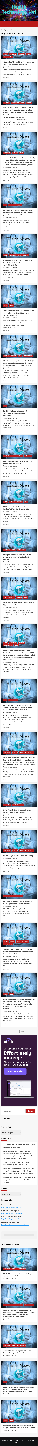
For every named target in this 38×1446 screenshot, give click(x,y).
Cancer (5, 54)
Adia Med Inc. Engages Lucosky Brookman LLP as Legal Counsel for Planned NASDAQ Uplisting (19, 1179)
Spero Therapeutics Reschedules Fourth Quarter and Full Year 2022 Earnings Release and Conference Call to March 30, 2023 (18, 707)
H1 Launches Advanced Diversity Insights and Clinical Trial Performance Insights (18, 63)
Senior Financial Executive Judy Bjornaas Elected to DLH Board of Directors (17, 811)
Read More (6, 77)
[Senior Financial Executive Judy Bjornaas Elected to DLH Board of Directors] (19, 795)
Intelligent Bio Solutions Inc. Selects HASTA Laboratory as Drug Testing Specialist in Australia (18, 557)
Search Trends (21, 549)
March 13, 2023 (13, 67)
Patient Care (28, 456)
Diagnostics (7, 549)
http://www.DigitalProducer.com (12, 1213)
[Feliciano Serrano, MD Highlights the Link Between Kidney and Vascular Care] (19, 1336)
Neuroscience (15, 102)
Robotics (25, 255)
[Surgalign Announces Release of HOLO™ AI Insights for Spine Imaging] (19, 447)
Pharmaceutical (8, 57)
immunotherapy (8, 645)
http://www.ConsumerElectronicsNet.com (15, 1225)
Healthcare (21, 54)
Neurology (6, 102)
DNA (5, 597)
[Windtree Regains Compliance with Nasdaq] (19, 841)
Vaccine (28, 102)
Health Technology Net (19, 9)
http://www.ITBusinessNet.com (11, 1207)
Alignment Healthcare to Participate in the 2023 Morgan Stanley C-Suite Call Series (17, 902)
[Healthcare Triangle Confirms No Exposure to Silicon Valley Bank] (19, 588)
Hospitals (13, 355)
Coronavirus (7, 805)
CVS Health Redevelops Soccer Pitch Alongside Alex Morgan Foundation (19, 1146)
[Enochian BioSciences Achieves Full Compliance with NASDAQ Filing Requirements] (19, 396)
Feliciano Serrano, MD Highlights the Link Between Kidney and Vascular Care (17, 1163)
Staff (5, 67)
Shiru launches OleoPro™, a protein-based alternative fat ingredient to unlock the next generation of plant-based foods (18, 212)
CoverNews (29, 1440)
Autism (5, 305)
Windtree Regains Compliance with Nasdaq (18, 856)
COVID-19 (15, 153)
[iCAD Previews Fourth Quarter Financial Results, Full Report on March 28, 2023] (19, 492)
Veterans (18, 205)
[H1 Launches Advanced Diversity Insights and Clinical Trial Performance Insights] (19, 47)
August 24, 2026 (13, 1278)
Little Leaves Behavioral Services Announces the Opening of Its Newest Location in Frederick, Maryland (18, 313)
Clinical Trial (13, 54)
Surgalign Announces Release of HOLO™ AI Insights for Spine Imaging (17, 462)
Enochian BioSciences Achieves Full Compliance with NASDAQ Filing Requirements (15, 413)
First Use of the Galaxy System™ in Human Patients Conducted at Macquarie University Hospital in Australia (18, 262)
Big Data (6, 941)
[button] (3, 23)
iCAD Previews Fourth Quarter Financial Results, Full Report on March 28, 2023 (16, 508)
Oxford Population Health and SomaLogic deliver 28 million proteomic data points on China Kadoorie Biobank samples (18, 951)
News (28, 54)
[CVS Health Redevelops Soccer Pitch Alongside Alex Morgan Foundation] (19, 1259)
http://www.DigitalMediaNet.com (12, 1219)
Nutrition (11, 205)
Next (22, 1032)
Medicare (19, 501)
